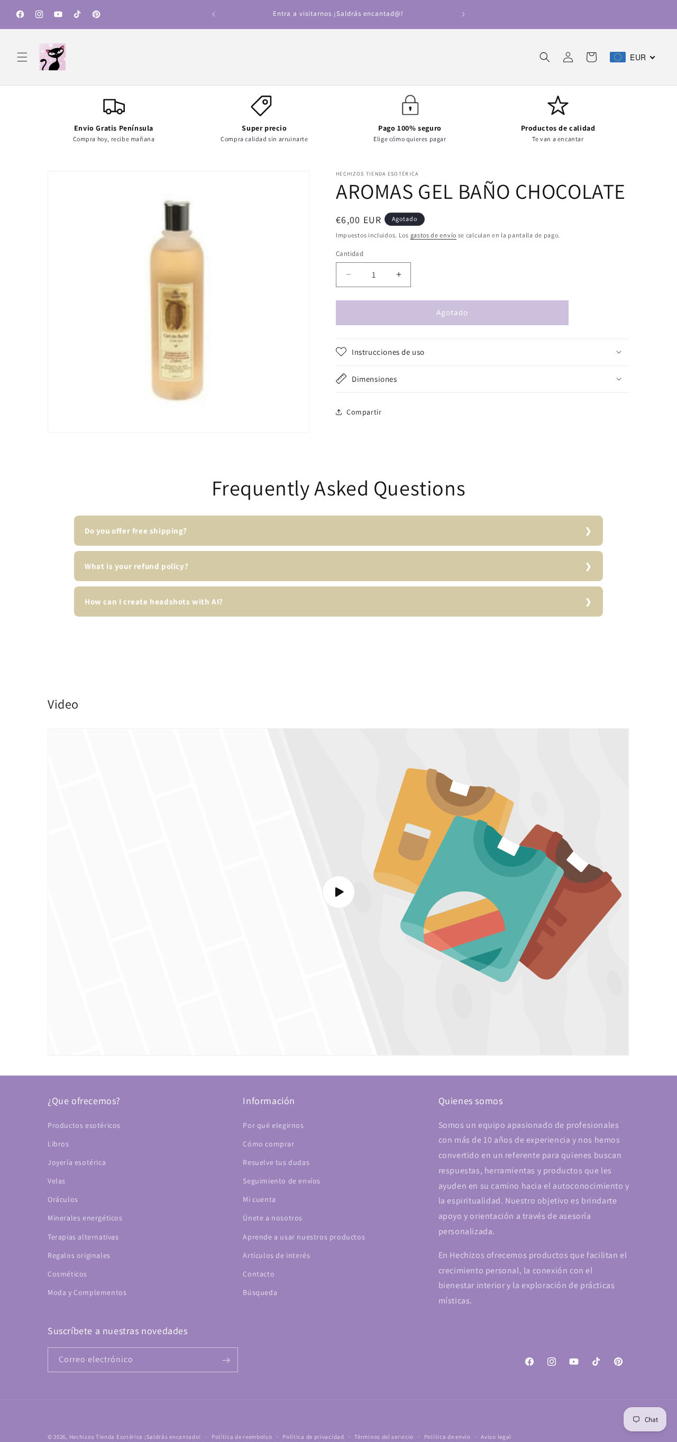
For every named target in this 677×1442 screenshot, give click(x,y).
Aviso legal (496, 1436)
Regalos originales (79, 1255)
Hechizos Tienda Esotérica (106, 1436)
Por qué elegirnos (273, 1125)
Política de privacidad (313, 1436)
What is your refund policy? (136, 566)
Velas (57, 1181)
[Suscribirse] (225, 1360)
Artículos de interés (276, 1255)
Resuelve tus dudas (276, 1162)
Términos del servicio (384, 1436)
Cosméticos (67, 1274)
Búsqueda (260, 1292)
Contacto (259, 1274)
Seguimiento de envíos (282, 1181)
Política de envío (447, 1436)
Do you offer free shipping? (136, 531)
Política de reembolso (242, 1436)
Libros (58, 1144)
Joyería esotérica (77, 1162)
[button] (22, 57)
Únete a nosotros (273, 1218)
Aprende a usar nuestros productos (304, 1237)
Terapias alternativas (83, 1237)
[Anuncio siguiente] (463, 14)
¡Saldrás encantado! (172, 1436)
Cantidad (349, 253)
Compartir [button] (363, 412)
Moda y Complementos (87, 1292)
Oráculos (63, 1199)
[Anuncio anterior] (213, 14)
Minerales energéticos (85, 1218)
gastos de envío (433, 235)
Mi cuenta (259, 1199)
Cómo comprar (268, 1144)
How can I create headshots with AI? (154, 601)
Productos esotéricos (84, 1125)
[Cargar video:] (338, 892)
